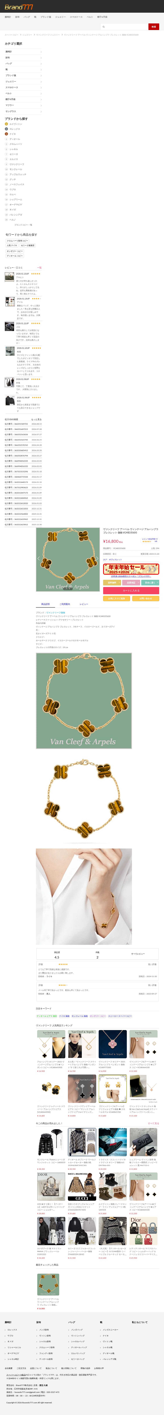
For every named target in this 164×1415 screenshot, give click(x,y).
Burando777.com (29, 1403)
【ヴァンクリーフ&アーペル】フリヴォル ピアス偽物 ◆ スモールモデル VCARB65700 (112, 1109)
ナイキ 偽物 (64, 1016)
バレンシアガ (16, 215)
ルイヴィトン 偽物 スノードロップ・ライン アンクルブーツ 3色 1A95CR (113, 1207)
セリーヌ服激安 (27, 245)
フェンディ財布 (46, 1353)
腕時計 (8, 16)
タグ (105, 560)
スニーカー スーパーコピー (120, 1016)
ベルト (90, 16)
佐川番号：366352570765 (16, 445)
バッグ (27, 16)
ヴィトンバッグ (78, 1336)
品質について (36, 1368)
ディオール (15, 139)
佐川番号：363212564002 (16, 514)
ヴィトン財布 (45, 1336)
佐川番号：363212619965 (16, 519)
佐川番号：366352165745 (16, 440)
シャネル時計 (13, 1359)
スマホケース (76, 16)
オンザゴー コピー (15, 251)
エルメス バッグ (78, 1353)
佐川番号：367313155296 (16, 472)
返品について (51, 1368)
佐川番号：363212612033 (16, 503)
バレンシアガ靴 (109, 1359)
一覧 (39, 268)
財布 (17, 16)
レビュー (84, 604)
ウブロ (13, 190)
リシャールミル (14, 1347)
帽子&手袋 (102, 16)
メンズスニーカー (110, 1330)
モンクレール (16, 169)
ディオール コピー (15, 256)
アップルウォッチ (18, 175)
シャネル (14, 149)
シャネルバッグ (78, 1341)
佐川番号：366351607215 (16, 429)
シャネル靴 (107, 1347)
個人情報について (69, 1368)
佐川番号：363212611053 (16, 509)
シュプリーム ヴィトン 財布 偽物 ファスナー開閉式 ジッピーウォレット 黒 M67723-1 (143, 1162)
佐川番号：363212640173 (16, 482)
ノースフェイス (17, 184)
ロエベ (13, 195)
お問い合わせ (145, 598)
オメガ (13, 210)
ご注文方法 (21, 1368)
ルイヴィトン (16, 124)
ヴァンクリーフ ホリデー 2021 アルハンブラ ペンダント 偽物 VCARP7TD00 (112, 1064)
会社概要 (8, 1368)
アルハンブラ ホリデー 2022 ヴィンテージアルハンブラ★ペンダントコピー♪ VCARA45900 (50, 1064)
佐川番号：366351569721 (16, 424)
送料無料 (112, 582)
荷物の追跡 (85, 1368)
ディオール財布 (46, 1359)
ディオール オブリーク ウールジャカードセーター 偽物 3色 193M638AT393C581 (82, 1162)
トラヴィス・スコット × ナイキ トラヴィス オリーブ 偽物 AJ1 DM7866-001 (112, 1162)
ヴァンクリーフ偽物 (55, 613)
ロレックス (15, 129)
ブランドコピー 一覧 (23, 225)
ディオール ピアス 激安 (47, 1016)
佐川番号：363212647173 (16, 493)
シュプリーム (16, 200)
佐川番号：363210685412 (16, 450)
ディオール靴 (108, 1353)
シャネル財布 (45, 1341)
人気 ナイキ (12, 245)
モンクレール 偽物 (80, 1016)
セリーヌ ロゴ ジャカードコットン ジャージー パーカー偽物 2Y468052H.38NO (82, 1251)
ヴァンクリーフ (17, 164)
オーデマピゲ (16, 205)
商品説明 (45, 604)
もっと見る (36, 419)
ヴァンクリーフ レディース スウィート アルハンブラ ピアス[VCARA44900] (51, 1109)
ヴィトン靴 (107, 1341)
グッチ (13, 180)
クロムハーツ (16, 144)
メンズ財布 (44, 1330)
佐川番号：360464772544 (16, 477)
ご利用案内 (65, 604)
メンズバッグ (77, 1330)
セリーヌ (14, 154)
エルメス (14, 159)
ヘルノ (13, 220)
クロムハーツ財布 (47, 1347)
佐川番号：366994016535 (16, 461)
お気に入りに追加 (116, 598)
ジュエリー (60, 16)
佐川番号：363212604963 (16, 498)
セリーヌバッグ (78, 1359)
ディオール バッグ (79, 1347)
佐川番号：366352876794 (16, 456)
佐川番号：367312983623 (16, 487)
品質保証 (131, 582)
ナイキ (13, 134)
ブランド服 (46, 16)
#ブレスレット (115, 560)
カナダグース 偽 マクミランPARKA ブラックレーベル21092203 (49, 1251)
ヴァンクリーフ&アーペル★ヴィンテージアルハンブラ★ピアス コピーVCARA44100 (142, 1064)
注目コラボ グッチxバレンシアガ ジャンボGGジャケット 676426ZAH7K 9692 (81, 1207)
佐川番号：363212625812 (16, 525)
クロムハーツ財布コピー (17, 241)
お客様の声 (99, 1368)
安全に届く (150, 582)
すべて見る (153, 1123)
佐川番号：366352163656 (16, 434)
